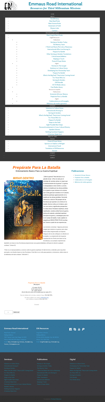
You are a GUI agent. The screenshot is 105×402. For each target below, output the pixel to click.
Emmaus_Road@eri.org (26, 342)
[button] (52, 16)
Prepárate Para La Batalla (82, 177)
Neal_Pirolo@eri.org (13, 342)
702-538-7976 (45, 339)
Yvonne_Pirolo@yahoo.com (12, 344)
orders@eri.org (44, 297)
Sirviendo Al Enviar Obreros (82, 175)
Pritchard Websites (56, 399)
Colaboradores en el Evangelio (83, 180)
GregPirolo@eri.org (45, 342)
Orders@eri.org (55, 342)
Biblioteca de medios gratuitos (83, 182)
